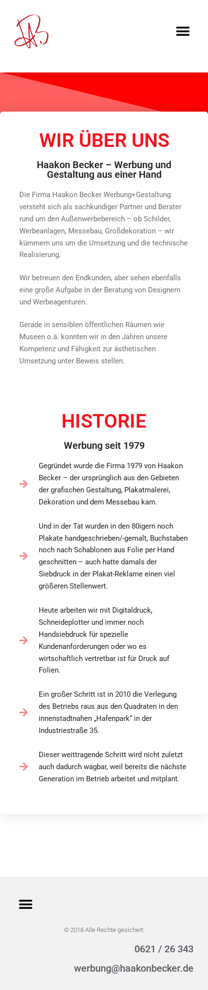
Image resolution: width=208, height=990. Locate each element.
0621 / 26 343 (163, 949)
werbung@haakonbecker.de (133, 968)
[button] (182, 32)
